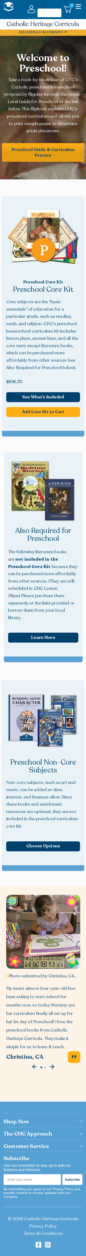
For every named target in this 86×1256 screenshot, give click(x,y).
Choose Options (43, 846)
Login (31, 9)
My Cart (71, 6)
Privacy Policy (43, 1226)
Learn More (43, 637)
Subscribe (72, 1179)
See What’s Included (43, 397)
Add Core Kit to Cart (43, 412)
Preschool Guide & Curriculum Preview (43, 152)
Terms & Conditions (43, 1233)
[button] (34, 1066)
